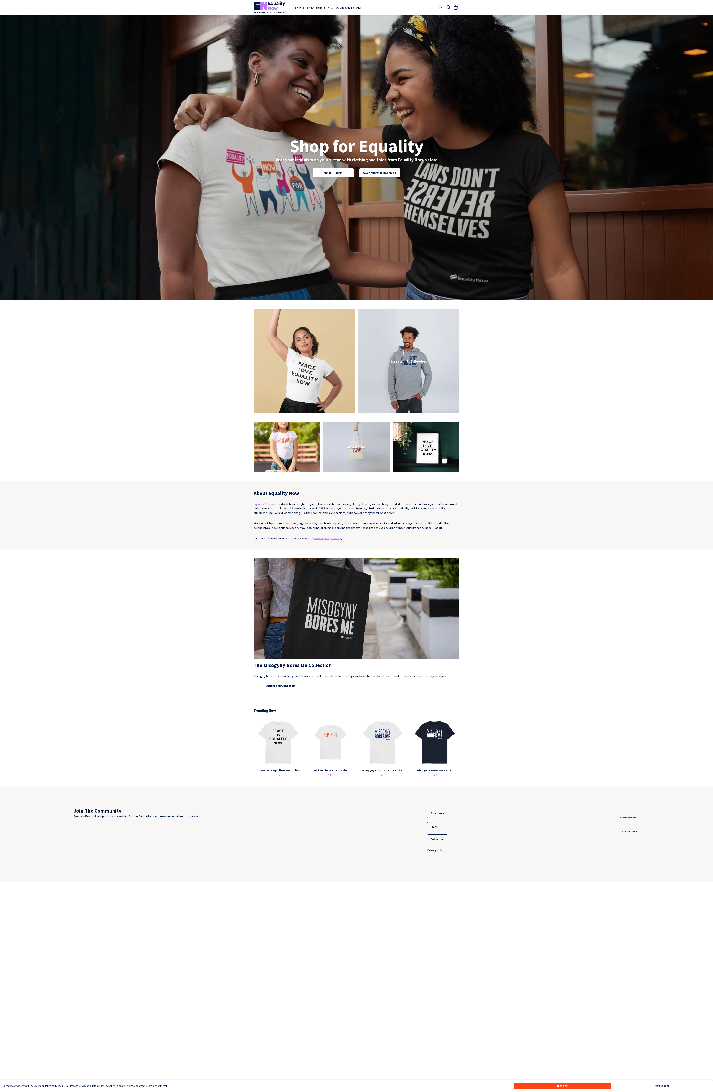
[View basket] (455, 7)
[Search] (448, 7)
